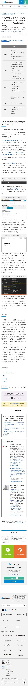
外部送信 (8, 675)
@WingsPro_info (14, 506)
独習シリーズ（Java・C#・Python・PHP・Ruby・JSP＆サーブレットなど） (17, 461)
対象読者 (13, 50)
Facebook (17, 509)
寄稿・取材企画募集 (7, 614)
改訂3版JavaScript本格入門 (17, 470)
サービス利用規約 (9, 671)
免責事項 (8, 667)
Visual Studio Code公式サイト (11, 140)
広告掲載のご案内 (21, 614)
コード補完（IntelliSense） (18, 74)
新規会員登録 (14, 578)
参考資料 (13, 113)
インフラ (24, 6)
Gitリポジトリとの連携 (16, 103)
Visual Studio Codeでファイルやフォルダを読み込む (17, 63)
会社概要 (8, 669)
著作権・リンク (9, 662)
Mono (4, 381)
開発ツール (4, 36)
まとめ (12, 111)
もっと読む (5, 435)
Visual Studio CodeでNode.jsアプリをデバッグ (18, 108)
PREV (5, 387)
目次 (14, 46)
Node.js (5, 379)
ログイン (12, 405)
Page (5, 54)
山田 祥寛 (19, 31)
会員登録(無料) (15, 403)
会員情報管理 (9, 664)
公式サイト (13, 163)
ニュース (3, 620)
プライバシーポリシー (10, 673)
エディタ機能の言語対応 (18, 78)
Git (4, 376)
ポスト (18, 410)
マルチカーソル (15, 88)
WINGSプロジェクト (17, 457)
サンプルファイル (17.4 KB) (16, 40)
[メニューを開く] (2, 2)
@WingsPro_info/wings (15, 508)
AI (6, 6)
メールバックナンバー (15, 574)
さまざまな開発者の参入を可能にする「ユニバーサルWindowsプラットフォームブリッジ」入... (14, 424)
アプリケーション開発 (14, 6)
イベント (3, 627)
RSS (21, 505)
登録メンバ (12, 500)
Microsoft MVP (19, 453)
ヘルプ (7, 660)
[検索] (2, 6)
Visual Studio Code (8, 373)
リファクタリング (16, 76)
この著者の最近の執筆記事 (16, 481)
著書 (13, 505)
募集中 (17, 502)
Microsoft (9, 36)
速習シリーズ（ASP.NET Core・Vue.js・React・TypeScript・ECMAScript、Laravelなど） (16, 466)
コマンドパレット (16, 86)
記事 (16, 505)
